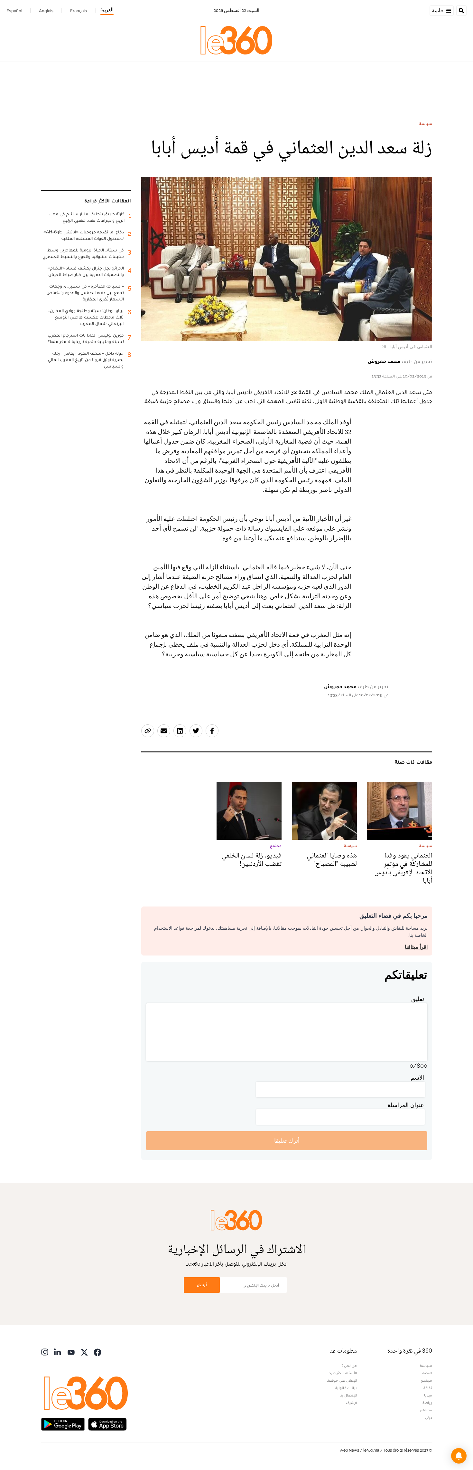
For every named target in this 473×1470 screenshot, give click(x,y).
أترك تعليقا (287, 1140)
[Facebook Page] (97, 1351)
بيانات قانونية (346, 1388)
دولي (428, 1417)
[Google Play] (63, 1423)
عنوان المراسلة (405, 1105)
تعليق (417, 998)
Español (14, 10)
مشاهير (426, 1410)
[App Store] (107, 1423)
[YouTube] (71, 1351)
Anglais (46, 10)
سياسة (425, 124)
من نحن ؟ (349, 1365)
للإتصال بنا (348, 1395)
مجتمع (426, 1380)
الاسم (417, 1077)
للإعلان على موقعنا (342, 1380)
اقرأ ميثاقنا (416, 947)
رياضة (427, 1402)
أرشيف (351, 1402)
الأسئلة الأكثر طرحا (342, 1373)
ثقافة (427, 1388)
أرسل (202, 1284)
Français (78, 10)
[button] (459, 1456)
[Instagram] (45, 1351)
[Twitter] (84, 1351)
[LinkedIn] (58, 1351)
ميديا (428, 1395)
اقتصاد (426, 1373)
